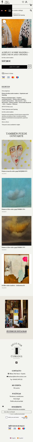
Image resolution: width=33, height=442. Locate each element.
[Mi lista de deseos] (23, 2)
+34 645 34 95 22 (17, 379)
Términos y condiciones (16, 396)
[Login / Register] (26, 2)
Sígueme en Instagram (16, 331)
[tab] (6, 87)
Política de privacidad (16, 401)
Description (6, 86)
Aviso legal (16, 399)
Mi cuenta (17, 388)
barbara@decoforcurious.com (17, 376)
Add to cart (14, 67)
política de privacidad (19, 414)
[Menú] (9, 11)
